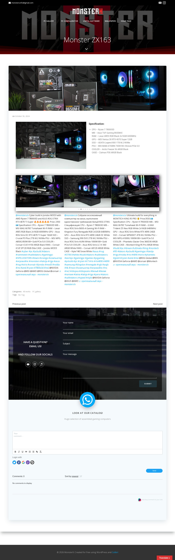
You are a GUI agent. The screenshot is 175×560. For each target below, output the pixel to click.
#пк (105, 267)
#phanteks (149, 254)
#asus (57, 261)
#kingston (80, 264)
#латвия (68, 274)
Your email (68, 333)
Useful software (91, 21)
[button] (18, 191)
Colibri (115, 552)
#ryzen (30, 267)
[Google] (23, 462)
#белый (94, 271)
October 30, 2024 (22, 116)
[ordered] (30, 451)
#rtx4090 (98, 261)
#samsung (69, 264)
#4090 (106, 261)
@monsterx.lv (22, 215)
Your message (70, 354)
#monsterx (34, 261)
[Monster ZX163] (87, 88)
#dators (46, 251)
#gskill (116, 258)
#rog (18, 264)
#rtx (18, 267)
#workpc (68, 258)
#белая (102, 271)
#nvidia (56, 264)
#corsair (32, 264)
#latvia (77, 274)
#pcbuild (37, 251)
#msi (46, 267)
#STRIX (68, 254)
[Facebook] (19, 462)
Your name (68, 322)
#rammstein (22, 254)
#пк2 (67, 271)
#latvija (43, 261)
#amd (23, 267)
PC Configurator (69, 21)
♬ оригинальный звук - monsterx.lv (131, 264)
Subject (66, 343)
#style (89, 277)
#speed (81, 277)
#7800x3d (39, 267)
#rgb (99, 264)
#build (82, 254)
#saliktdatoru (34, 254)
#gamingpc (47, 254)
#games (89, 258)
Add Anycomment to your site (152, 500)
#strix (24, 264)
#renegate (91, 264)
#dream (128, 248)
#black (35, 258)
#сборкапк (84, 271)
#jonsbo (40, 264)
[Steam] (32, 462)
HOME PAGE (126, 21)
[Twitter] (14, 462)
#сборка (74, 271)
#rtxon (72, 267)
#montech (154, 248)
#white (75, 254)
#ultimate (137, 248)
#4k (66, 267)
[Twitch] (28, 462)
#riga (50, 261)
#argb (105, 264)
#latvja (84, 274)
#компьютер (55, 258)
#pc (30, 251)
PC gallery (49, 21)
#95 (115, 251)
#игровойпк (22, 261)
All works (26, 291)
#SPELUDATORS (24, 258)
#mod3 (48, 264)
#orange (43, 258)
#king (145, 248)
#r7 (87, 261)
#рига (97, 274)
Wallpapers (110, 21)
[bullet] (33, 451)
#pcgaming (99, 258)
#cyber (24, 251)
